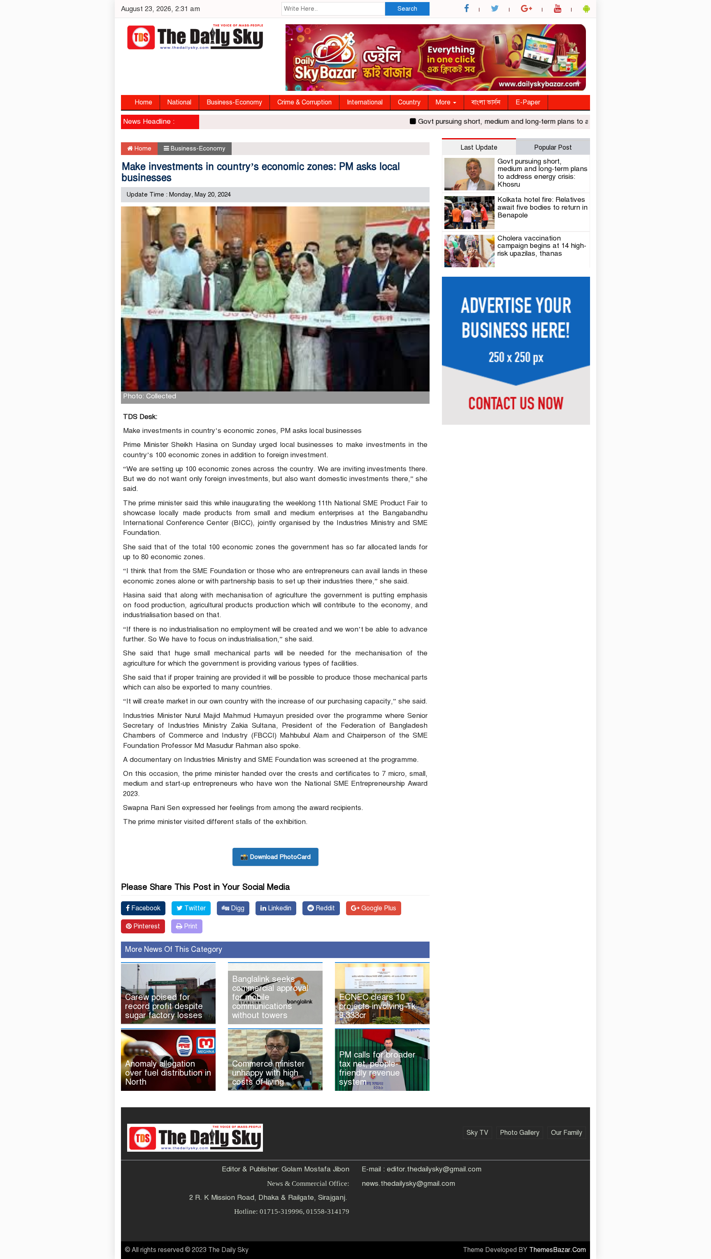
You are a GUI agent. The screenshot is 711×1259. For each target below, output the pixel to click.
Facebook (145, 908)
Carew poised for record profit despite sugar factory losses (164, 1006)
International (365, 102)
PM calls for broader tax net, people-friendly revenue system (377, 1068)
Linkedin (278, 908)
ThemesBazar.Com (557, 1250)
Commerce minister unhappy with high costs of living (268, 1073)
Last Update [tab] (478, 147)
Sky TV (477, 1133)
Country (409, 102)
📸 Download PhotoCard (275, 857)
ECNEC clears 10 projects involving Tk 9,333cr (377, 1006)
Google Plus (378, 908)
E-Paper (528, 102)
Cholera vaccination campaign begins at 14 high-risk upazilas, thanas (541, 246)
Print (190, 926)
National (179, 102)
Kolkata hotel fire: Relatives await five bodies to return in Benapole (542, 207)
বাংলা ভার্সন (486, 102)
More (444, 102)
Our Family (566, 1133)
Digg (236, 908)
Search (407, 8)
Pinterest (146, 926)
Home (143, 102)
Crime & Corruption (304, 102)
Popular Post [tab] (553, 147)
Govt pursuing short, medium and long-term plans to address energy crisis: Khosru (525, 121)
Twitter (194, 908)
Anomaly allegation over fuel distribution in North (168, 1073)
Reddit (324, 908)
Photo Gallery (519, 1133)
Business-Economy (234, 102)
